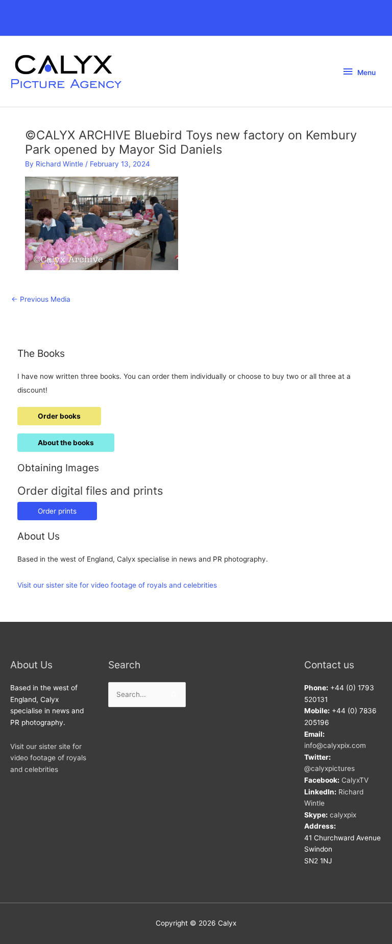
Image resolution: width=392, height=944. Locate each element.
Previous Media (40, 299)
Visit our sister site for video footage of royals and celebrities (117, 585)
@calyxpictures (329, 768)
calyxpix (343, 815)
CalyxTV (355, 780)
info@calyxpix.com (335, 745)
